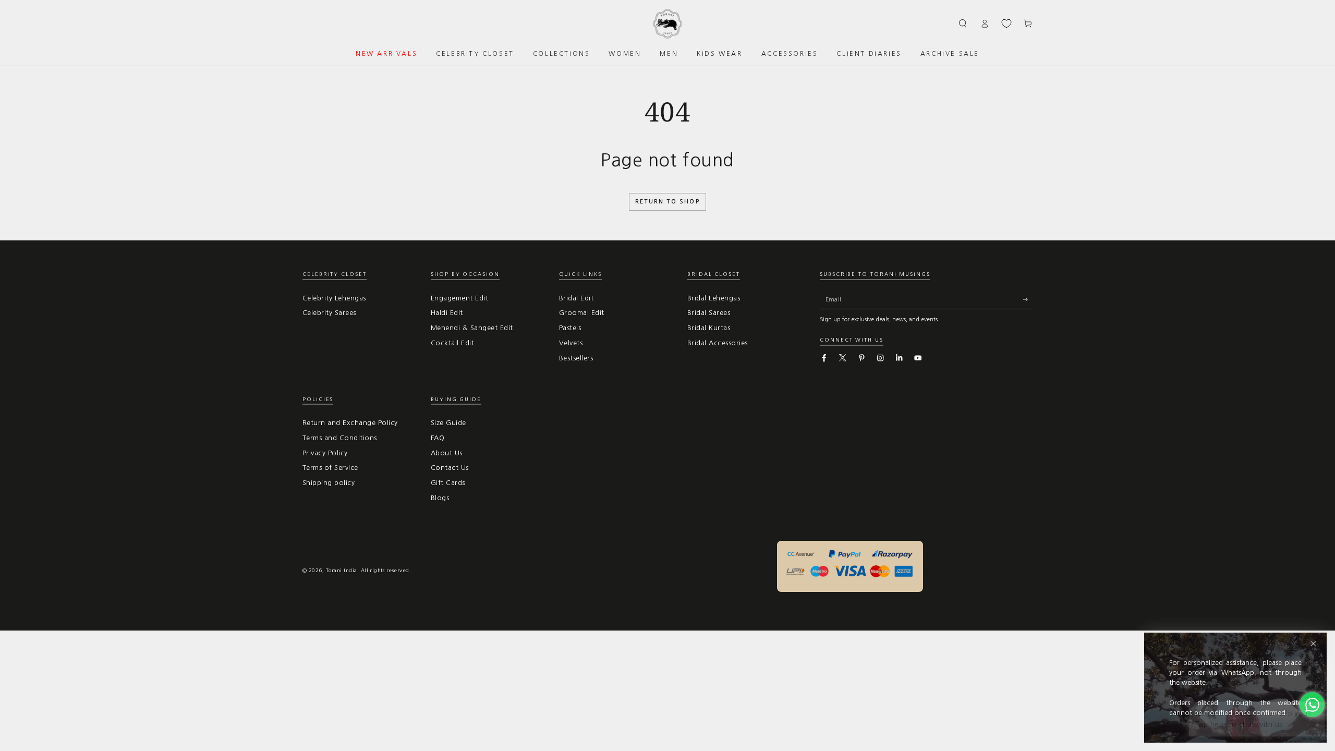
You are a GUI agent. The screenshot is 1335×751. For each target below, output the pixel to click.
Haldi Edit (447, 312)
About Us (447, 453)
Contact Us (450, 467)
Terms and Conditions (339, 437)
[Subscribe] (1028, 299)
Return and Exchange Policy (349, 422)
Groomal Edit (581, 312)
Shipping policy (328, 482)
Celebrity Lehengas (334, 298)
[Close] (1313, 644)
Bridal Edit (576, 298)
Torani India (341, 570)
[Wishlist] (1006, 23)
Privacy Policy (325, 453)
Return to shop (667, 201)
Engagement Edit (459, 298)
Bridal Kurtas (708, 327)
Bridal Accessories (717, 343)
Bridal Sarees (708, 312)
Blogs (440, 497)
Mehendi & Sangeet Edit (472, 327)
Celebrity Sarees (329, 312)
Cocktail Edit (452, 343)
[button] (963, 23)
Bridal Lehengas (713, 298)
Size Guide (448, 422)
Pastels (570, 327)
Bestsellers (576, 358)
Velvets (570, 343)
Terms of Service (330, 467)
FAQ (437, 437)
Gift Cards (448, 482)
